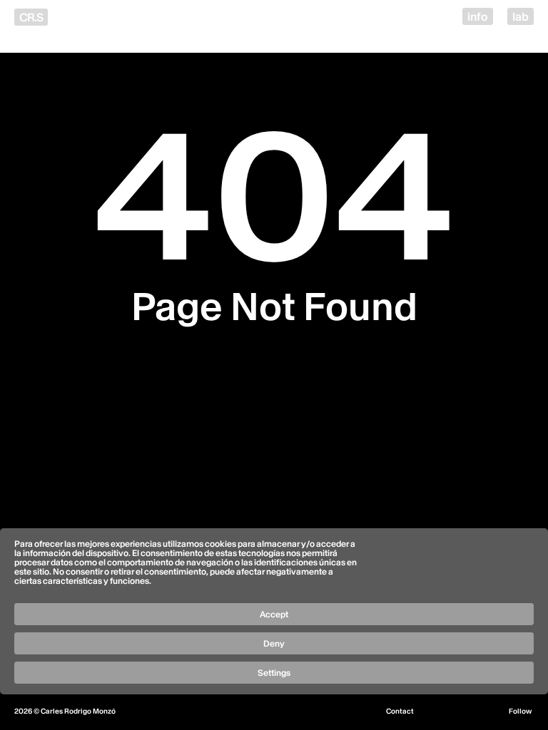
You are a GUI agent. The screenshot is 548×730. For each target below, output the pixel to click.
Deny (274, 643)
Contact (400, 711)
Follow (520, 711)
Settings (274, 672)
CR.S (31, 17)
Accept (274, 614)
